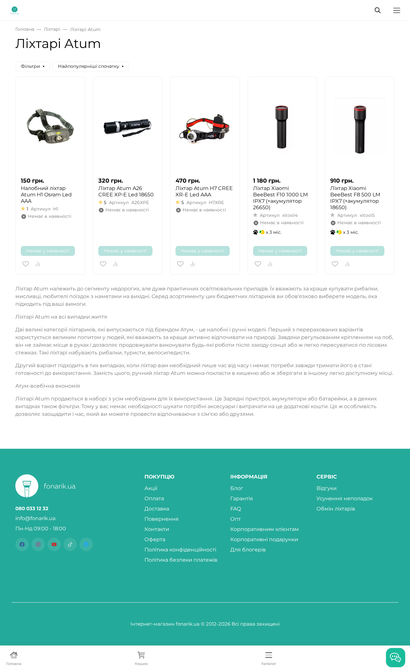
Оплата (154, 498)
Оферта (154, 539)
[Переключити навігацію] (396, 10)
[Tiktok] (70, 544)
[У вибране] (25, 263)
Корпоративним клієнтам (264, 529)
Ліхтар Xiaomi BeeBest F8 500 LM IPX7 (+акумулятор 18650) (355, 197)
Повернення (161, 519)
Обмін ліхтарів (335, 509)
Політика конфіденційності (180, 550)
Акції (150, 488)
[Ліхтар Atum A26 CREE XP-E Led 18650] (127, 126)
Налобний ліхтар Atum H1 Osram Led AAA (46, 194)
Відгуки (326, 488)
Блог (236, 488)
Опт (235, 519)
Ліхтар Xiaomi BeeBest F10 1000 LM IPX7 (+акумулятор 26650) (280, 197)
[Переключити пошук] (377, 10)
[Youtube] (54, 544)
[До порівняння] (38, 263)
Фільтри (30, 66)
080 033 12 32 (31, 508)
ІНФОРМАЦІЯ (248, 476)
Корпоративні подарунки (264, 539)
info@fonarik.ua (35, 518)
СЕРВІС (326, 476)
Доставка (156, 509)
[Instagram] (38, 544)
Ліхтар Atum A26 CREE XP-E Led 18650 (126, 191)
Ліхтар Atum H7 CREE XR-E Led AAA (204, 191)
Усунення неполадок (344, 498)
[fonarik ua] (14, 9)
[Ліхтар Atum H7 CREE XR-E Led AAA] (205, 126)
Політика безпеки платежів (180, 560)
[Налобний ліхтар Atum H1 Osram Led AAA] (50, 126)
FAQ (235, 509)
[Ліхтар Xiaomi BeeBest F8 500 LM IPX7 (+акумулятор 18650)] (359, 126)
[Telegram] (86, 544)
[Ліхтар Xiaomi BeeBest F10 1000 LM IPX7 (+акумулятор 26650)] (282, 126)
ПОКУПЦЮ (159, 476)
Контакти (156, 529)
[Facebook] (22, 544)
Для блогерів (248, 550)
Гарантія (241, 498)
